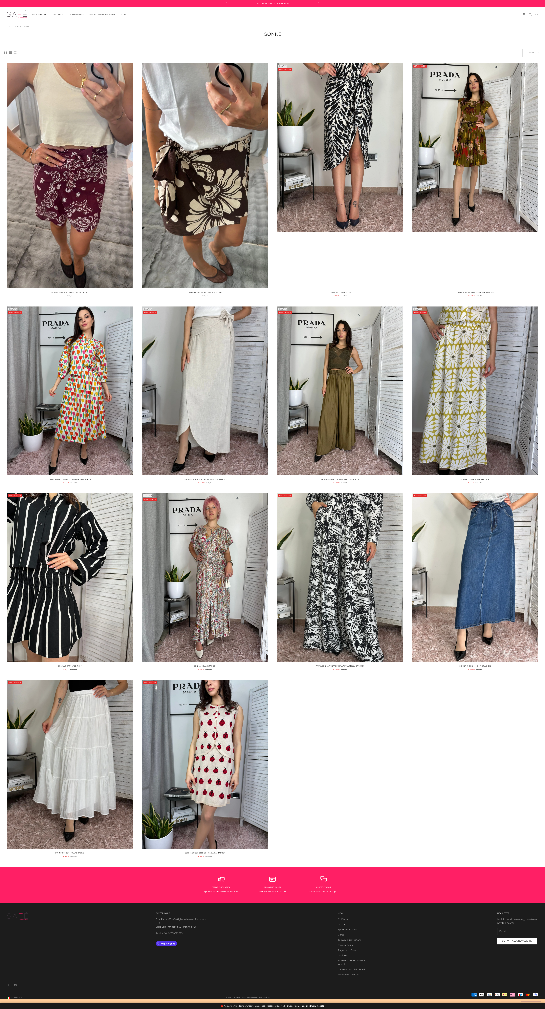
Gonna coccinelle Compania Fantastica (205, 853)
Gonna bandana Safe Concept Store (70, 292)
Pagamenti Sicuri (347, 950)
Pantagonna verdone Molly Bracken (340, 479)
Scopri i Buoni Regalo (313, 1006)
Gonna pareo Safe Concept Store (205, 292)
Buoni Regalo (76, 14)
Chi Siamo (343, 919)
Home (9, 26)
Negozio (17, 26)
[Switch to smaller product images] (10, 53)
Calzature (58, 14)
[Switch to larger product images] (5, 53)
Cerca (341, 934)
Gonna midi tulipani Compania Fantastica (70, 479)
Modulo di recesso (348, 974)
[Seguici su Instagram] (15, 984)
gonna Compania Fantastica (475, 479)
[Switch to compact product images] (15, 53)
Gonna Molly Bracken (340, 292)
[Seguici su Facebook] (8, 984)
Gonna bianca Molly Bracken (70, 853)
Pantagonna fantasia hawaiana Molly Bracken (340, 666)
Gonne (27, 26)
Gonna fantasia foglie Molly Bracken (475, 292)
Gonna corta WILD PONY (70, 666)
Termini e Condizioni (349, 940)
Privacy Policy (345, 945)
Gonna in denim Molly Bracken (475, 666)
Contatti (342, 924)
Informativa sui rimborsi (351, 969)
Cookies (342, 955)
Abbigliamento (39, 14)
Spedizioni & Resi (347, 929)
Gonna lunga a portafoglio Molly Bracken (205, 479)
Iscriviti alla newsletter (517, 940)
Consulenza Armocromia (102, 14)
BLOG (123, 14)
